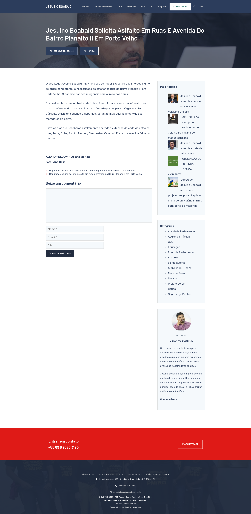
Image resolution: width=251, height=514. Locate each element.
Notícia (172, 278)
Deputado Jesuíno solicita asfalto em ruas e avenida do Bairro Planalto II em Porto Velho (95, 174)
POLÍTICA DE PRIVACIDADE (157, 474)
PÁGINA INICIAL (88, 474)
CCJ (120, 6)
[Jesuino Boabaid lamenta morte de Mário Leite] (173, 146)
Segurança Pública (179, 294)
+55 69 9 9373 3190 (63, 447)
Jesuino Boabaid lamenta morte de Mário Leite (191, 148)
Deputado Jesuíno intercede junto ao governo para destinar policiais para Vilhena (92, 170)
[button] (201, 6)
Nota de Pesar (177, 273)
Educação (174, 247)
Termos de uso (135, 474)
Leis (143, 6)
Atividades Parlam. (104, 6)
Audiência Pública (179, 236)
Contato (121, 474)
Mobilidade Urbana (180, 268)
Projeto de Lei (176, 283)
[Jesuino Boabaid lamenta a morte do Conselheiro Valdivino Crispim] (173, 99)
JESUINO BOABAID (59, 6)
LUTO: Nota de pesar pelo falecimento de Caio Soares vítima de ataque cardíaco (183, 127)
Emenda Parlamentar (181, 252)
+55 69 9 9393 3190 (127, 485)
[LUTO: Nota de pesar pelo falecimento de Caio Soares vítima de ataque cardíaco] (173, 120)
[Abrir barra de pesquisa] (194, 6)
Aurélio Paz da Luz (133, 507)
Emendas (131, 6)
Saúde (172, 288)
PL (151, 6)
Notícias (86, 6)
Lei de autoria (176, 262)
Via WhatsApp (190, 444)
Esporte (173, 257)
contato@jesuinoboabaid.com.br (127, 492)
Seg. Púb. (162, 6)
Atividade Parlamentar (181, 231)
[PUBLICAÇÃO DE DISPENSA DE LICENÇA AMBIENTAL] (173, 162)
